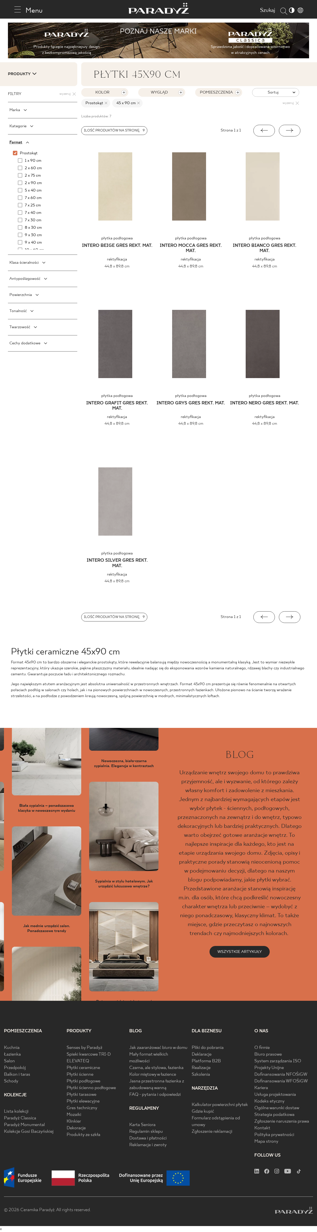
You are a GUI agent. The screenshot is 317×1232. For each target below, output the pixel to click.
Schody (11, 1081)
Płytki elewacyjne (83, 1101)
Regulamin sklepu (146, 1131)
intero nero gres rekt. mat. (264, 403)
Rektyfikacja (117, 259)
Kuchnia (12, 1047)
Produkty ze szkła (83, 1134)
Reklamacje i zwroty (148, 1145)
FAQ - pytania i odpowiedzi (155, 1094)
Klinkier (74, 1121)
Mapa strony (266, 1141)
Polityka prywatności (274, 1134)
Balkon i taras (17, 1074)
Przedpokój (15, 1067)
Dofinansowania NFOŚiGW (280, 1074)
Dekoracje (76, 1128)
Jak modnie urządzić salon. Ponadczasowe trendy (46, 928)
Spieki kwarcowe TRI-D (89, 1054)
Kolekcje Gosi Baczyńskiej (28, 1131)
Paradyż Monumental (24, 1125)
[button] (264, 130)
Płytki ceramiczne (83, 1067)
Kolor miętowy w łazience (152, 1074)
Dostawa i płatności (148, 1138)
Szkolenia (201, 1074)
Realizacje (201, 1067)
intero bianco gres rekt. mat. (264, 248)
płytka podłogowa (117, 238)
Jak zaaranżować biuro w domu (158, 1047)
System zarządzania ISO (277, 1061)
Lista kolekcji (16, 1111)
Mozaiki (74, 1114)
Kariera (261, 1088)
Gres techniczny (82, 1108)
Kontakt (262, 1128)
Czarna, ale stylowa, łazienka (156, 1067)
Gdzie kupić (203, 1111)
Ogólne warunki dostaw (276, 1108)
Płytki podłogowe (83, 1081)
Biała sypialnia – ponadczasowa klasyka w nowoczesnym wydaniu (46, 808)
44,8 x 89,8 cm (117, 266)
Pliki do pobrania (208, 1047)
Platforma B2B (206, 1061)
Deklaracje (201, 1054)
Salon (9, 1061)
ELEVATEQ (78, 1061)
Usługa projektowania (275, 1094)
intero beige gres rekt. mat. (117, 245)
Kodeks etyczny (269, 1101)
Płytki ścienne (80, 1074)
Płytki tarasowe (81, 1094)
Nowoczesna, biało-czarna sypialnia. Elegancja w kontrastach (124, 763)
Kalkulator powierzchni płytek (220, 1104)
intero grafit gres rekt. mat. (117, 406)
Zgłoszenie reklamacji (212, 1131)
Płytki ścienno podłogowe (91, 1088)
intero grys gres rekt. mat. (191, 403)
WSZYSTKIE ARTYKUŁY (239, 951)
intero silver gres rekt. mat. (117, 563)
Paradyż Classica (20, 1118)
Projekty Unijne (269, 1067)
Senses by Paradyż (84, 1047)
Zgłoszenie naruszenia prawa (281, 1121)
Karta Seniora (142, 1125)
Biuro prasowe (268, 1054)
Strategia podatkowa (274, 1114)
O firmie (262, 1047)
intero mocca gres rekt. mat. (191, 248)
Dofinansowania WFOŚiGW (281, 1081)
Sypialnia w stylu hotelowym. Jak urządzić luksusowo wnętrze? (124, 883)
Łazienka (12, 1054)
